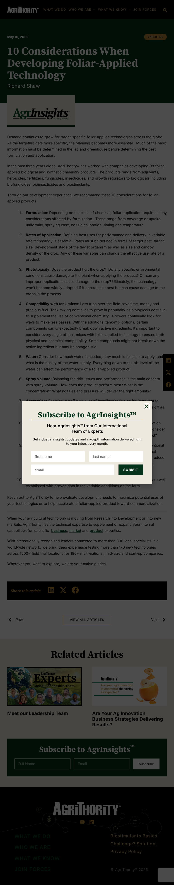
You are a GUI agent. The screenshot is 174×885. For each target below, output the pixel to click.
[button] (146, 406)
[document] (87, 442)
